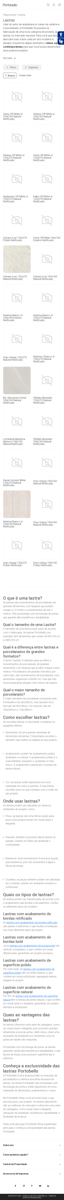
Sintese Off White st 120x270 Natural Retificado (13, 158)
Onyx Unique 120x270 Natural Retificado (15, 358)
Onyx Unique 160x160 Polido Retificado (45, 564)
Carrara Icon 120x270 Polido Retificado (15, 239)
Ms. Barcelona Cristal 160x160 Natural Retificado (14, 400)
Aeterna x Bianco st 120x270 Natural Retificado (44, 359)
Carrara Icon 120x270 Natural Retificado (15, 277)
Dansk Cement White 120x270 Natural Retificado (14, 483)
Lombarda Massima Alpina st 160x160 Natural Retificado (14, 441)
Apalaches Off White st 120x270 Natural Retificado (15, 199)
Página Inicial (9, 15)
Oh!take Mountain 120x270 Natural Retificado (42, 400)
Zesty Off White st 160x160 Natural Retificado (13, 116)
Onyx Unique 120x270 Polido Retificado (15, 564)
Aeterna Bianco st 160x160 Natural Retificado (13, 524)
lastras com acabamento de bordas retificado (32, 922)
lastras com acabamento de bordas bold (32, 945)
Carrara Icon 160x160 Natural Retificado (45, 277)
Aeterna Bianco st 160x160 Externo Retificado (13, 318)
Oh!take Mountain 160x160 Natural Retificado (42, 441)
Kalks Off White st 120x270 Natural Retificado (42, 199)
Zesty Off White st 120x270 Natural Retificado (43, 158)
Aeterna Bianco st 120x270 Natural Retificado (43, 318)
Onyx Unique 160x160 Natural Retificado (45, 482)
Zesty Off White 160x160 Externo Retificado (46, 239)
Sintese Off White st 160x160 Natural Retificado (44, 116)
